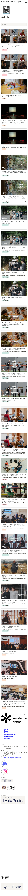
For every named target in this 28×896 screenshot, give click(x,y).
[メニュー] (25, 1)
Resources (7, 738)
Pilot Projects (8, 733)
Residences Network (10, 735)
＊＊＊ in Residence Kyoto (11, 1)
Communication (8, 736)
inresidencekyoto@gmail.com (12, 758)
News (6, 731)
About (6, 729)
